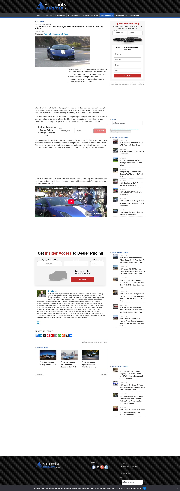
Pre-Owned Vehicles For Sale (90, 15)
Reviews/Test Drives (121, 15)
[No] (178, 488)
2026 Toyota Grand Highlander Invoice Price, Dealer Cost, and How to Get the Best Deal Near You (132, 297)
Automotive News (47, 15)
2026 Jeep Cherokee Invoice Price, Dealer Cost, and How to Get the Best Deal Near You (132, 260)
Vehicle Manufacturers (107, 15)
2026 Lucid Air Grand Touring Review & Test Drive (131, 213)
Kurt (83, 342)
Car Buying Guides (60, 15)
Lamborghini (58, 34)
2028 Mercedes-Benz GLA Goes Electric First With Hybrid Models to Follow (132, 412)
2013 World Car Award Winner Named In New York (68, 364)
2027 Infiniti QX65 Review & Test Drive (131, 193)
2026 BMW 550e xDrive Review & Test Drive (132, 152)
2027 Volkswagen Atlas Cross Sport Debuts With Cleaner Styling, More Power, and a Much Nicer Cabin (131, 399)
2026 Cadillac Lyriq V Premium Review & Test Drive (132, 184)
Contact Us (125, 470)
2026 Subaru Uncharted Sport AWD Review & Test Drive (131, 143)
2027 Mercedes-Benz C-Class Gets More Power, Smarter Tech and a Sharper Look (132, 387)
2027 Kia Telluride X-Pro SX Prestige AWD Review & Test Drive (131, 162)
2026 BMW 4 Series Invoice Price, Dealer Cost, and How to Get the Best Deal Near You (132, 309)
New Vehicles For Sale (74, 15)
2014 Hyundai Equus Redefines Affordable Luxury (89, 364)
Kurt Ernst (42, 31)
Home (38, 15)
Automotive (48, 34)
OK (145, 488)
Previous (38, 358)
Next (104, 358)
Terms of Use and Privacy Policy (130, 466)
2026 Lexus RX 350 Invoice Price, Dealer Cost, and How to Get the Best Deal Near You (132, 271)
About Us (125, 463)
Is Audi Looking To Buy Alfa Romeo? (47, 363)
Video (66, 34)
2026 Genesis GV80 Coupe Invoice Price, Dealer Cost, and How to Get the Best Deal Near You (132, 283)
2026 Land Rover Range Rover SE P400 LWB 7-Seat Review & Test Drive (132, 203)
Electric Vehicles (134, 15)
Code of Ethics (126, 473)
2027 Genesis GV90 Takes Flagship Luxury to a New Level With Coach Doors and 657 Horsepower (131, 375)
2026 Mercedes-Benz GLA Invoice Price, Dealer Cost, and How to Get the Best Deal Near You (132, 322)
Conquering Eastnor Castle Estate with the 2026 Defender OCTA (132, 174)
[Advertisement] (109, 6)
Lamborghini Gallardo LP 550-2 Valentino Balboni (96, 342)
